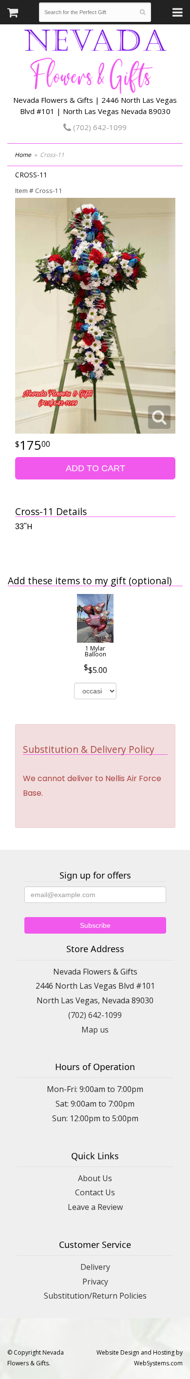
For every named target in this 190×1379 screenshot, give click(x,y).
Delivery (95, 1267)
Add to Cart (95, 468)
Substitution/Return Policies (95, 1295)
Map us (95, 1029)
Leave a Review (95, 1207)
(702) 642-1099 (99, 127)
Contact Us (95, 1192)
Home (23, 155)
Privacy (95, 1281)
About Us (95, 1178)
